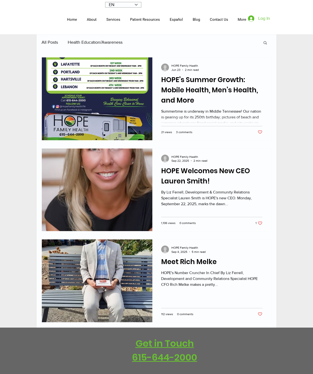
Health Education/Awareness (95, 42)
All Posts (50, 42)
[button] (265, 43)
